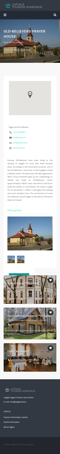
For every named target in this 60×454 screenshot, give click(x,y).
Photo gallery (14, 210)
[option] (30, 233)
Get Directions (19, 148)
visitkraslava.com (20, 143)
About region (9, 427)
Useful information (12, 422)
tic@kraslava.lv (19, 137)
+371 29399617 (19, 132)
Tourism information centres (16, 417)
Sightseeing (25, 50)
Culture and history (12, 50)
